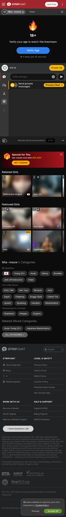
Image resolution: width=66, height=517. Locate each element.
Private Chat (53, 85)
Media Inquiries (13, 382)
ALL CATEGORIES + (14, 335)
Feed (32, 11)
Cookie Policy (42, 505)
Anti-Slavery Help (42, 393)
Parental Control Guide (44, 387)
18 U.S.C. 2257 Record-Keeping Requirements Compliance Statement (29, 493)
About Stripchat (13, 365)
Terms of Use (40, 371)
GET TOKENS (20, 163)
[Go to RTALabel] (6, 474)
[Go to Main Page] (20, 4)
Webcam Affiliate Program (15, 419)
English (51, 349)
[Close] (61, 154)
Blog (8, 371)
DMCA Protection (42, 419)
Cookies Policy (41, 382)
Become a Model (11, 408)
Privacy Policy (40, 365)
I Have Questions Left (18, 428)
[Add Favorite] (5, 68)
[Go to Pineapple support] (5, 482)
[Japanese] (6, 273)
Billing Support (41, 414)
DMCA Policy (40, 376)
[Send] (61, 77)
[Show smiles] (53, 77)
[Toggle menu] (3, 4)
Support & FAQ (41, 408)
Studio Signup (9, 414)
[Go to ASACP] (18, 474)
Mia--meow (10, 262)
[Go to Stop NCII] (20, 482)
